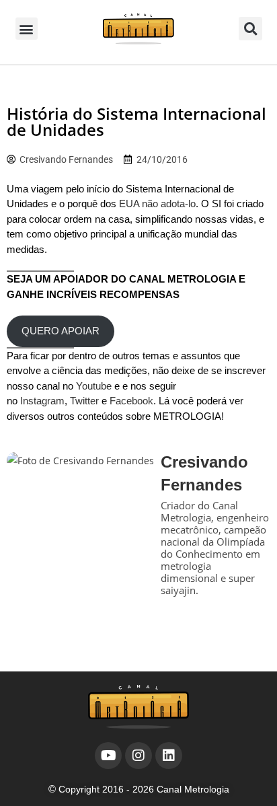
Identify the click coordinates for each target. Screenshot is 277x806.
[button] (26, 28)
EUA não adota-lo (157, 203)
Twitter (84, 400)
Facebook (131, 400)
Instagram (42, 400)
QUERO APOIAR (61, 330)
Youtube (94, 386)
